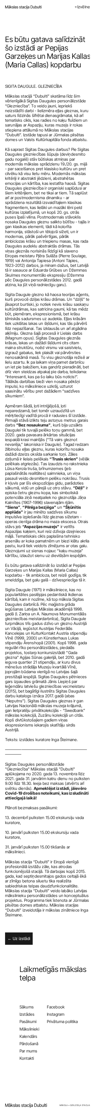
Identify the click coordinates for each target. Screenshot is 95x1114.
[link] (27, 1105)
